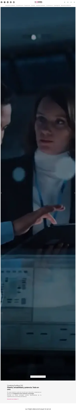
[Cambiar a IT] (74, 2)
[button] (1, 193)
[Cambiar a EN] (68, 2)
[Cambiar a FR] (71, 2)
